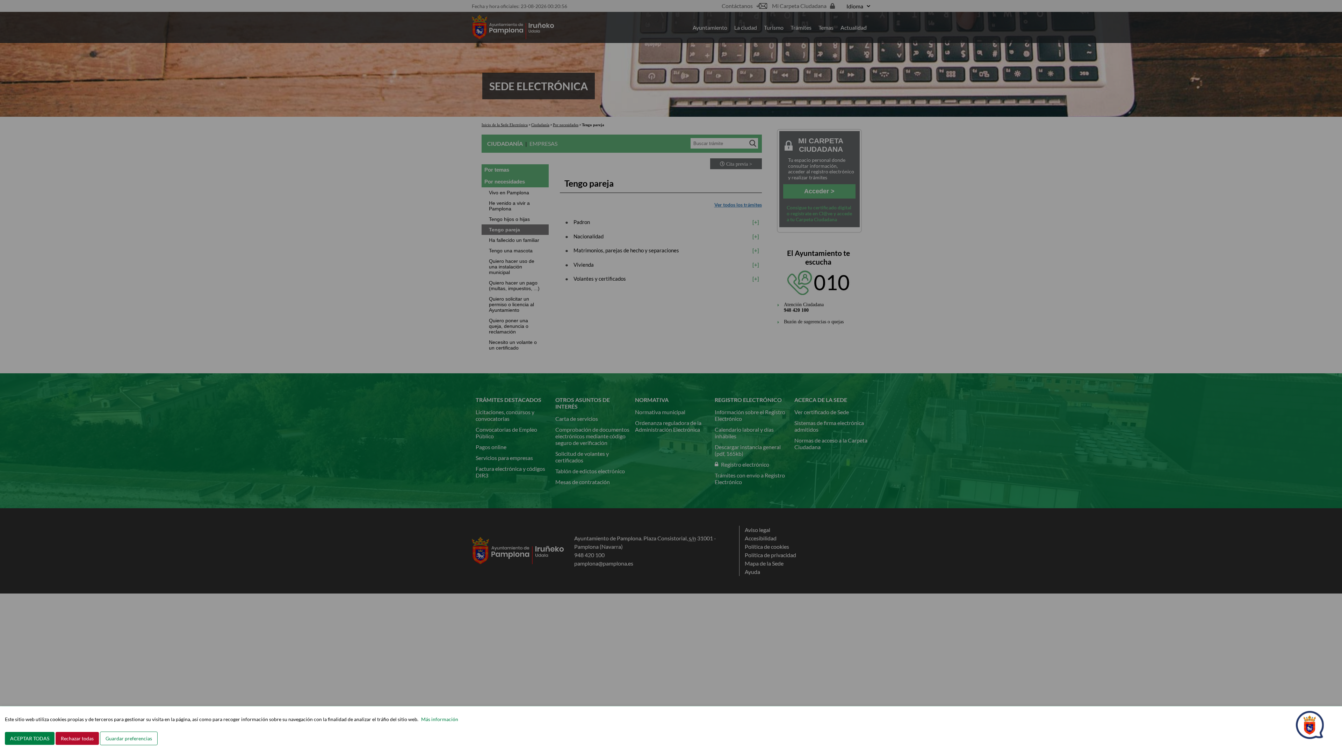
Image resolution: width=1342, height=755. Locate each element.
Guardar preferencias (129, 738)
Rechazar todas (77, 738)
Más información (439, 719)
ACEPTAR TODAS (29, 738)
